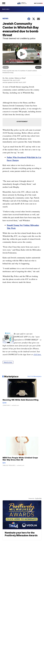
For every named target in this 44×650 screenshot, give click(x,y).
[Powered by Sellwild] (38, 498)
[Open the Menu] (4, 3)
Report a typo (8, 362)
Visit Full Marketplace (34, 376)
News (5, 18)
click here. (37, 354)
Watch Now (38, 3)
